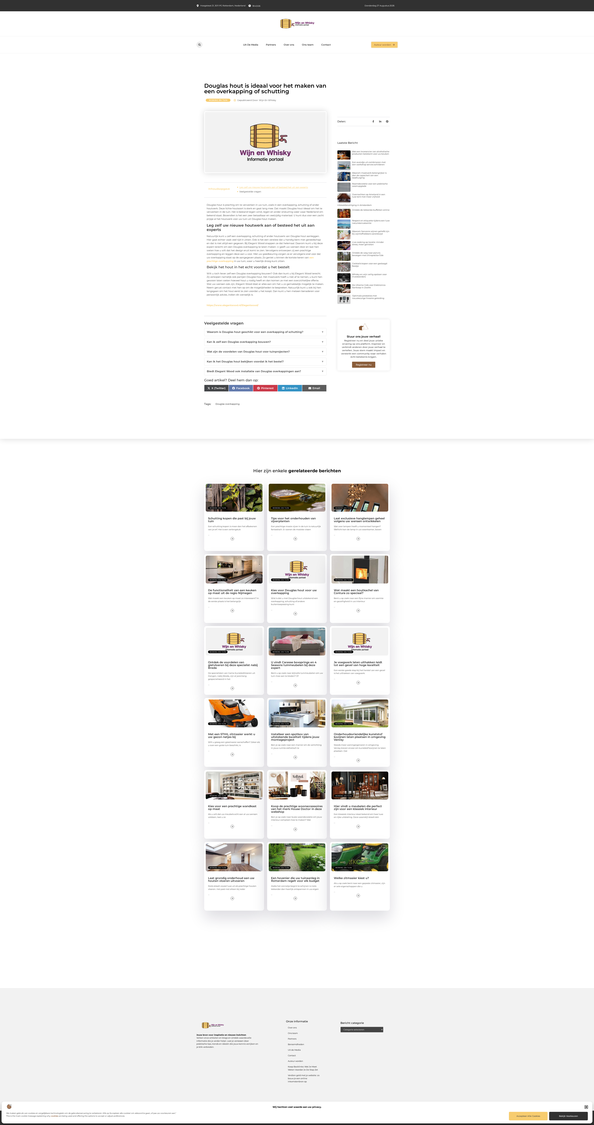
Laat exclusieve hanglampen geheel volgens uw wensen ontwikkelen (359, 520)
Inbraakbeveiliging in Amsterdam (354, 205)
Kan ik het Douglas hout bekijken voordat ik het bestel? (265, 361)
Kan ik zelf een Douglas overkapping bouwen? (265, 341)
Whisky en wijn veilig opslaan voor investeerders (369, 275)
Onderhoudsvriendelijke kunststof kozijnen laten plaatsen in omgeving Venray (359, 736)
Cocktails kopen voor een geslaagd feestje (369, 264)
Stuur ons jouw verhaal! (364, 336)
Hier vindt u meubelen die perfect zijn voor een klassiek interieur (358, 808)
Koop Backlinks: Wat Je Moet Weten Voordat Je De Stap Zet (303, 1068)
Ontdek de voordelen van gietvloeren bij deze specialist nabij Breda (233, 665)
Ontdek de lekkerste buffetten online (371, 210)
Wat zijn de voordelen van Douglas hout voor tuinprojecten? (265, 351)
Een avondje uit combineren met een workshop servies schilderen (369, 163)
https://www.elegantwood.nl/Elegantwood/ (232, 305)
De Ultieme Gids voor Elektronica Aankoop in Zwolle (368, 286)
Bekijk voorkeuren (568, 1116)
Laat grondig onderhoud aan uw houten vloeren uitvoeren (231, 879)
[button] (586, 1107)
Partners (271, 44)
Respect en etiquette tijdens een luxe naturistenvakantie (371, 221)
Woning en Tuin (218, 100)
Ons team (308, 44)
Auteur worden (295, 1061)
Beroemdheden (296, 1044)
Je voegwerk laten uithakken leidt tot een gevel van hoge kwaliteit (358, 664)
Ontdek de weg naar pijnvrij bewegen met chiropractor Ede (367, 254)
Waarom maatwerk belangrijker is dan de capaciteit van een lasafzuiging (369, 175)
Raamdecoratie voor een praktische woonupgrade (370, 184)
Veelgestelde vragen (250, 191)
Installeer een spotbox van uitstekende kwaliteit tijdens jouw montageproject (295, 736)
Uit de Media (294, 1050)
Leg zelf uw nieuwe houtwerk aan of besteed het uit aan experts (273, 187)
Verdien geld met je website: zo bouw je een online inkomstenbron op (303, 1078)
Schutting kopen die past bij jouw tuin (232, 520)
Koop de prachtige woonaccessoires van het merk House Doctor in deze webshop (297, 809)
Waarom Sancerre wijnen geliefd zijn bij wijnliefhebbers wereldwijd (370, 232)
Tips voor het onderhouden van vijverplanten (293, 520)
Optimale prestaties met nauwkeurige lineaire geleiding (368, 296)
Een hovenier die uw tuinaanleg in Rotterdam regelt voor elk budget (295, 879)
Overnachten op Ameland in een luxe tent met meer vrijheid (368, 195)
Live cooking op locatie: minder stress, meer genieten (368, 243)
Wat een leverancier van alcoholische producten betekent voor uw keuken (370, 152)
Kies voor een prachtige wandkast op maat (232, 808)
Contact (326, 44)
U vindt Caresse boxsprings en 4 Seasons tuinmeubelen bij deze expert (293, 665)
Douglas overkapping (227, 404)
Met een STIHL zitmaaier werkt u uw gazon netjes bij (231, 735)
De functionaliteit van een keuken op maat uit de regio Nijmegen (232, 592)
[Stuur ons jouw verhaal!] (363, 326)
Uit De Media (250, 44)
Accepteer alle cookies (528, 1116)
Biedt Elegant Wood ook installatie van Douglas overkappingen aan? (265, 371)
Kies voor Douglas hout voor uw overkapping (294, 592)
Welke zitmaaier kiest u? (351, 878)
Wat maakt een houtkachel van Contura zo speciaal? (356, 592)
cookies (54, 1116)
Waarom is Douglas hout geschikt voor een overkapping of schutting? (265, 331)
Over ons (289, 44)
